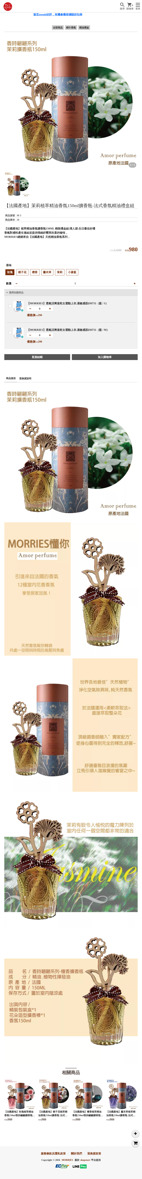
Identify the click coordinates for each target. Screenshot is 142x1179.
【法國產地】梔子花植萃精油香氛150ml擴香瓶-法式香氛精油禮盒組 (52, 1115)
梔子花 (22, 272)
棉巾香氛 (71, 27)
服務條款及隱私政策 (53, 1153)
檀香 (35, 272)
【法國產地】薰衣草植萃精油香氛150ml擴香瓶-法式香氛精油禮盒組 (120, 1115)
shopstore (85, 1160)
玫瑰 (10, 272)
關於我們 (76, 1153)
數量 (9, 283)
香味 (9, 265)
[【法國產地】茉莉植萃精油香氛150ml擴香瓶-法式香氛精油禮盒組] (71, 102)
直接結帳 (37, 357)
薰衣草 (47, 272)
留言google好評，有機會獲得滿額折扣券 (33, 14)
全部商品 (58, 27)
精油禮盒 (84, 27)
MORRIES (67, 1160)
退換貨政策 (94, 1153)
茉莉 (60, 272)
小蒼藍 (72, 272)
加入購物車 (105, 357)
